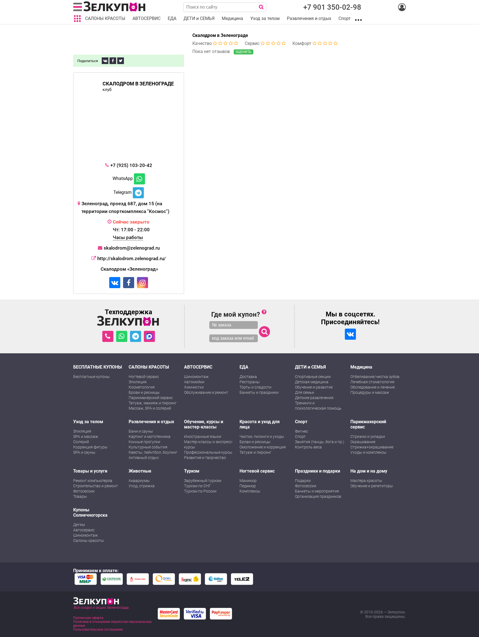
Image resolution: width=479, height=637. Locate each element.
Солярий (81, 442)
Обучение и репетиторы (371, 486)
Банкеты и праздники (259, 392)
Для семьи (304, 392)
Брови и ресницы (144, 392)
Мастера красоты (366, 480)
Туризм (191, 471)
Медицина (361, 367)
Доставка (248, 376)
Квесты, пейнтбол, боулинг (153, 452)
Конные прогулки (144, 442)
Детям (79, 524)
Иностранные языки (202, 436)
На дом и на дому (368, 471)
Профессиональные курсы (208, 452)
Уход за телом (88, 421)
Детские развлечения (314, 397)
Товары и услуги (90, 471)
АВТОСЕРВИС (198, 367)
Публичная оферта (88, 618)
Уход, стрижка (142, 486)
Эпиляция (138, 382)
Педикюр (248, 486)
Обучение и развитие (314, 387)
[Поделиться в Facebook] (112, 60)
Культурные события (148, 447)
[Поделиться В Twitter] (120, 60)
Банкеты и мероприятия (317, 491)
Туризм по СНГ (197, 486)
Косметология (142, 387)
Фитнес (301, 431)
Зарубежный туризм (202, 480)
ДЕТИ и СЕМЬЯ (310, 367)
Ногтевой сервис (144, 376)
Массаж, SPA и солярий (150, 408)
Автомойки (194, 382)
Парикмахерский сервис (151, 397)
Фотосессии (84, 491)
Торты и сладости (255, 387)
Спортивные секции (313, 376)
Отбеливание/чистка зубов (374, 376)
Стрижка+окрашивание (371, 447)
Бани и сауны (141, 431)
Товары (80, 496)
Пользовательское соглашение (98, 629)
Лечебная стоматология (372, 382)
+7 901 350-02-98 (332, 7)
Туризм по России (200, 491)
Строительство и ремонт (95, 486)
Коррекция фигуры (90, 447)
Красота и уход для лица (260, 424)
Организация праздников (318, 496)
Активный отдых (144, 457)
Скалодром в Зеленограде (220, 35)
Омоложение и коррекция (263, 447)
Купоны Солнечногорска (90, 512)
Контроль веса (308, 447)
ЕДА (244, 367)
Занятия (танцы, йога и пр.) (319, 442)
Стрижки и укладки (367, 436)
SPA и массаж (85, 436)
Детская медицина (311, 382)
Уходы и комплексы (368, 452)
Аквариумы (139, 480)
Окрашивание (362, 442)
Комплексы (250, 491)
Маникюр (248, 480)
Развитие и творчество (205, 457)
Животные (140, 471)
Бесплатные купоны (91, 376)
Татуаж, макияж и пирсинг (153, 403)
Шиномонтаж (196, 376)
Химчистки (194, 387)
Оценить (243, 52)
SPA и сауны (84, 452)
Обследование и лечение (372, 387)
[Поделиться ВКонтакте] (105, 60)
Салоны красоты (88, 540)
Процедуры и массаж (369, 392)
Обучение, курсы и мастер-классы (203, 424)
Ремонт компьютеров (92, 480)
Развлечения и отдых (151, 421)
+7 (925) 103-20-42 (131, 165)
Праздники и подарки (317, 471)
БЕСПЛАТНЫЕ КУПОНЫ (97, 367)
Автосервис (84, 530)
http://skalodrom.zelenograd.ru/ (131, 258)
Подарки (303, 480)
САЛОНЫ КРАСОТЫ (149, 367)
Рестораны (250, 382)
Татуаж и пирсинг (255, 452)
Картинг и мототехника (149, 436)
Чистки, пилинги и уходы (262, 436)
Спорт (301, 421)
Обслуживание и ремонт (206, 392)
